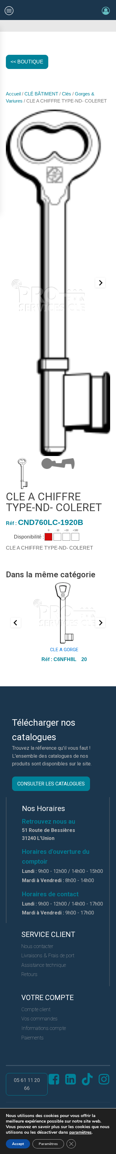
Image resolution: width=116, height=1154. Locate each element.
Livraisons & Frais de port (47, 955)
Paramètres (48, 1143)
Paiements (32, 1038)
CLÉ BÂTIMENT (41, 93)
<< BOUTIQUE (27, 61)
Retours (29, 974)
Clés (66, 93)
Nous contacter (37, 946)
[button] (22, 473)
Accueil (13, 93)
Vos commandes (39, 1019)
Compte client (35, 1009)
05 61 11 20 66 (27, 1084)
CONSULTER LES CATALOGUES (51, 784)
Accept (18, 1143)
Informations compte (43, 1028)
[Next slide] (100, 283)
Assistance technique (43, 965)
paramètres (80, 1132)
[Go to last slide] (16, 622)
